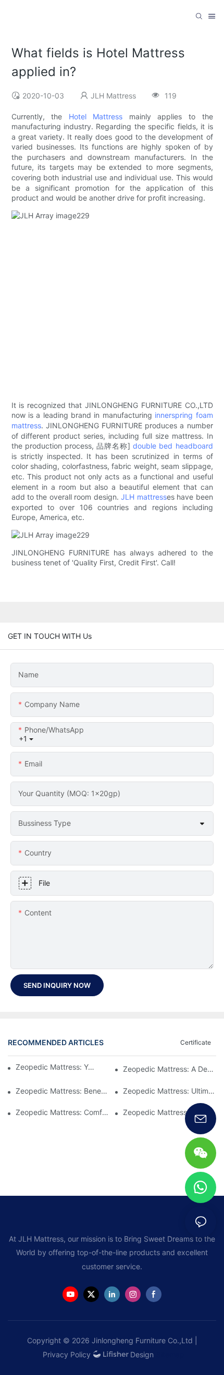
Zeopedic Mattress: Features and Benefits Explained (169, 1112)
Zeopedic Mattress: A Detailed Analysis (169, 1068)
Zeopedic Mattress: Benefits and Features (62, 1090)
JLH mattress (143, 496)
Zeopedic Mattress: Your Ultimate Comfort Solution (57, 1066)
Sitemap (170, 1354)
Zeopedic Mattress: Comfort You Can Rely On (62, 1112)
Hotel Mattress (96, 116)
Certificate (195, 1042)
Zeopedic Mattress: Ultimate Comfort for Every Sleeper (169, 1090)
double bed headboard (173, 445)
